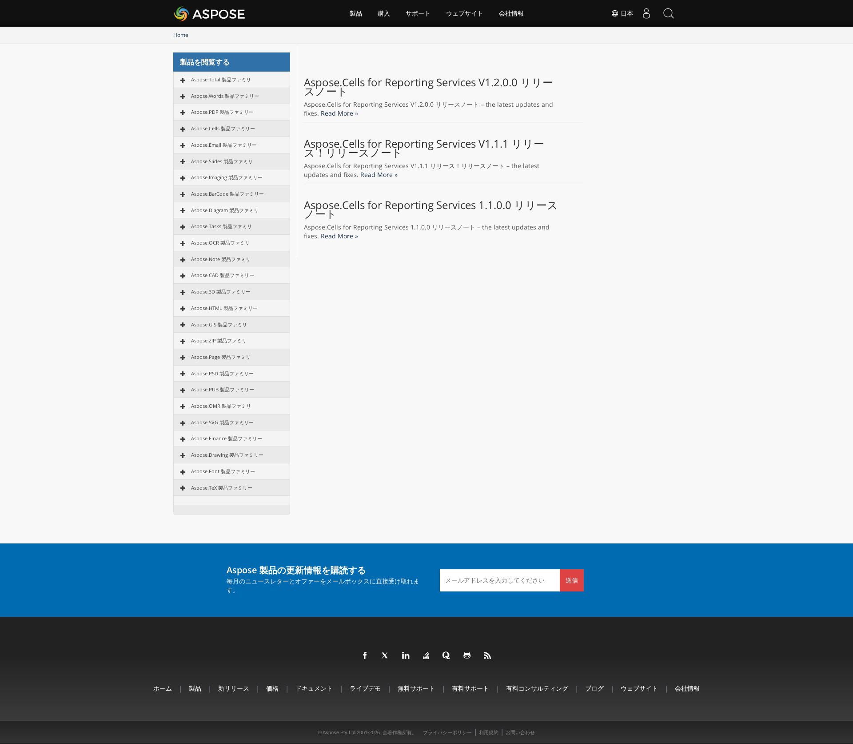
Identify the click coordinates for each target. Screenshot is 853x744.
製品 (356, 13)
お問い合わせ (520, 732)
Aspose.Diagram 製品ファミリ (225, 210)
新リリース (233, 688)
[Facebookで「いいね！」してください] (365, 656)
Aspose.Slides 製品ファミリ (222, 161)
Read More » (339, 113)
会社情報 (511, 13)
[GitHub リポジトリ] (467, 656)
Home (180, 35)
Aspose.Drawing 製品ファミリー (227, 454)
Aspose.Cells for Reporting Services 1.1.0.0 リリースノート (431, 209)
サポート (418, 13)
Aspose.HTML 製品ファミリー (224, 308)
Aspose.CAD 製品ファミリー (222, 275)
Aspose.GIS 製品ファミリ (219, 324)
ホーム (162, 688)
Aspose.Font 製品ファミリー (223, 471)
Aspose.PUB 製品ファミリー (222, 389)
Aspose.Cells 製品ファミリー (223, 128)
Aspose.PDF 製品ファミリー (222, 112)
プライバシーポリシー (447, 732)
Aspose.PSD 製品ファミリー (222, 373)
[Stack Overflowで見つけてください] (426, 656)
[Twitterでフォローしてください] (385, 656)
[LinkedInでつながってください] (406, 656)
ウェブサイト (464, 13)
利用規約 (488, 732)
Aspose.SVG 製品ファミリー (222, 422)
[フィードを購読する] (488, 656)
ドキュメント (314, 688)
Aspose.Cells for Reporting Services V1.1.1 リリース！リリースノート (424, 148)
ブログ (594, 688)
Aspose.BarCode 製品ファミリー (227, 193)
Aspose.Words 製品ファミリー (225, 95)
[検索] (669, 13)
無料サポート (416, 688)
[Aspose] (210, 13)
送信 (572, 580)
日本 (626, 13)
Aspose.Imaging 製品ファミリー (227, 177)
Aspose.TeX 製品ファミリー (221, 487)
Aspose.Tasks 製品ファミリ (221, 226)
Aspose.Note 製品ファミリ (221, 259)
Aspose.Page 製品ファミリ (221, 357)
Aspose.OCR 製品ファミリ (220, 242)
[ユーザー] (646, 13)
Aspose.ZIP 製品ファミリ (219, 340)
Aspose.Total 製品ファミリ (221, 79)
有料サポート (470, 688)
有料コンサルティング (537, 688)
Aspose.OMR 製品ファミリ (221, 405)
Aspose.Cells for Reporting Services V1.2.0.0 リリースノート (428, 87)
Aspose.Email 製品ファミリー (224, 144)
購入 (384, 13)
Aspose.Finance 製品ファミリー (226, 438)
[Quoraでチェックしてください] (447, 656)
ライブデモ (365, 688)
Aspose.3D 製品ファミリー (221, 291)
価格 (272, 688)
